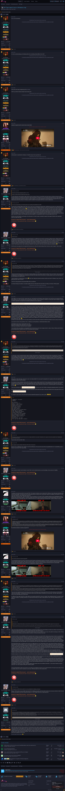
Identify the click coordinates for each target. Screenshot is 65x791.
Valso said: (14, 263)
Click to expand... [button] (37, 352)
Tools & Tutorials (14, 749)
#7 (63, 232)
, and (18, 229)
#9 (63, 296)
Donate (58, 786)
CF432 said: (14, 619)
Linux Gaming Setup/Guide (9, 748)
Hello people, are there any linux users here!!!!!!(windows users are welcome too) (20, 745)
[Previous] (2, 47)
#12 (63, 432)
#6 (63, 188)
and (20, 185)
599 (9, 204)
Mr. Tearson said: (14, 202)
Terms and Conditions (31, 784)
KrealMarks (5, 746)
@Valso (12, 18)
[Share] (62, 16)
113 (9, 725)
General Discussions (15, 756)
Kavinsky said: (14, 234)
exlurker (60, 756)
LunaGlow (60, 746)
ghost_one (5, 756)
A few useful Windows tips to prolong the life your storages (16, 752)
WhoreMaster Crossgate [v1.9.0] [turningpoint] (18, 758)
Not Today (57, 788)
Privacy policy (30, 782)
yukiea (61, 752)
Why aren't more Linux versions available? (12, 755)
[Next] (9, 47)
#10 (63, 341)
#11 (63, 377)
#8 (63, 261)
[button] (22, 1)
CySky (5, 759)
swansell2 (60, 759)
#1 (63, 16)
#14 (63, 491)
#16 (63, 554)
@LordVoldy (28, 89)
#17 (63, 581)
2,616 (9, 539)
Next (7, 14)
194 (9, 509)
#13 (63, 468)
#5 (63, 153)
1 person (14, 49)
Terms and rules (50, 789)
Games (11, 759)
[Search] (61, 1)
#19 (63, 684)
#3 (63, 87)
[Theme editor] (63, 1)
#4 (63, 123)
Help (29, 785)
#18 (63, 616)
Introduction (13, 746)
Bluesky (48, 784)
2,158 (9, 80)
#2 (63, 52)
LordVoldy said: (14, 519)
